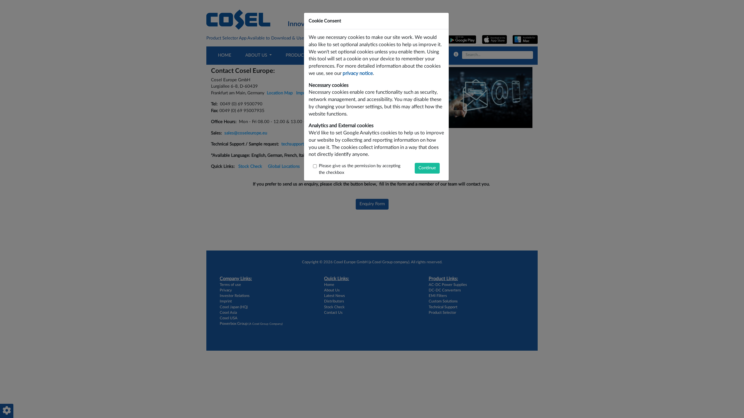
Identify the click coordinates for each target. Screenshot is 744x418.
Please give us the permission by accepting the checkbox (359, 169)
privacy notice (358, 73)
